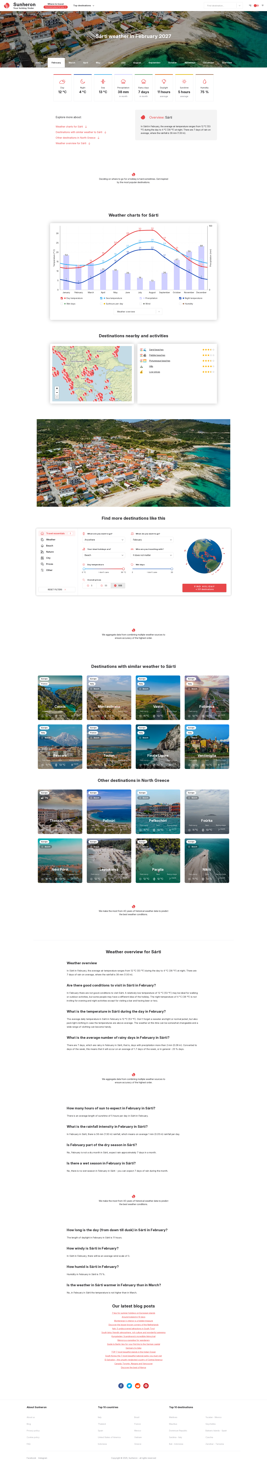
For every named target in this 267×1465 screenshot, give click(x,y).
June (110, 62)
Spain (100, 1430)
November (190, 62)
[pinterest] (146, 1386)
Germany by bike (133, 1348)
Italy (100, 1417)
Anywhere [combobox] (90, 539)
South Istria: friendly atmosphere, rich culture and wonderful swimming (133, 1332)
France (137, 1424)
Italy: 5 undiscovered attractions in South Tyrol (133, 1328)
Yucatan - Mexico (214, 1417)
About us (31, 1417)
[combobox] (205, 5)
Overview (227, 62)
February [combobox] (137, 539)
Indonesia (102, 1444)
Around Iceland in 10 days (133, 1317)
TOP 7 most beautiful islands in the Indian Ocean (133, 1352)
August (137, 62)
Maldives (173, 1417)
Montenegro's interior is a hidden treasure (133, 1321)
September (154, 62)
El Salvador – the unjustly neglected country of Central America (133, 1360)
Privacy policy (33, 1430)
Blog (29, 1424)
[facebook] (121, 1386)
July (123, 62)
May (98, 62)
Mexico (137, 1430)
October (172, 62)
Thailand (102, 1424)
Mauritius (173, 1424)
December (208, 62)
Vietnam (138, 1437)
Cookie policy (33, 1437)
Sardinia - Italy (175, 1437)
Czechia (209, 1437)
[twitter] (129, 1386)
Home (9, 14)
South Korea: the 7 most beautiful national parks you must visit (133, 1356)
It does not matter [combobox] (142, 555)
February (56, 62)
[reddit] (137, 1386)
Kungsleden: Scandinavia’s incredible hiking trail (133, 1336)
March (72, 62)
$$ (106, 585)
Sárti (60, 14)
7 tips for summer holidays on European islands (133, 1313)
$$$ (120, 585)
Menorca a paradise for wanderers (134, 1340)
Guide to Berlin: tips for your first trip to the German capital (133, 1344)
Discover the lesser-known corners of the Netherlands (134, 1324)
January (39, 62)
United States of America (109, 1437)
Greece (31, 14)
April (85, 62)
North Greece (46, 14)
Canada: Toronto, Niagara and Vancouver (133, 1363)
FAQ (28, 1444)
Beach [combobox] (88, 555)
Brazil (136, 1417)
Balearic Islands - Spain (216, 1430)
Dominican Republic (178, 1430)
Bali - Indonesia (176, 1444)
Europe (19, 14)
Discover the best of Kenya (133, 1367)
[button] (57, 388)
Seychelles (211, 1424)
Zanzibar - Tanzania (215, 1444)
